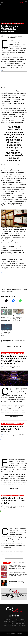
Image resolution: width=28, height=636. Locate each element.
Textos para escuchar (17, 619)
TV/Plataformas (19, 623)
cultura (22, 340)
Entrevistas (7, 625)
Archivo (17, 340)
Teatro (11, 623)
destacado (5, 341)
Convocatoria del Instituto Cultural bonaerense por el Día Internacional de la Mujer (6, 319)
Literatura (7, 619)
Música (6, 621)
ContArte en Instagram (19, 625)
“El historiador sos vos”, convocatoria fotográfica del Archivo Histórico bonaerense (17, 319)
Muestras (12, 621)
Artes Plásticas (21, 621)
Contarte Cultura (11, 37)
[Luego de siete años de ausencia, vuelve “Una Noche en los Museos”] (6, 327)
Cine (6, 623)
